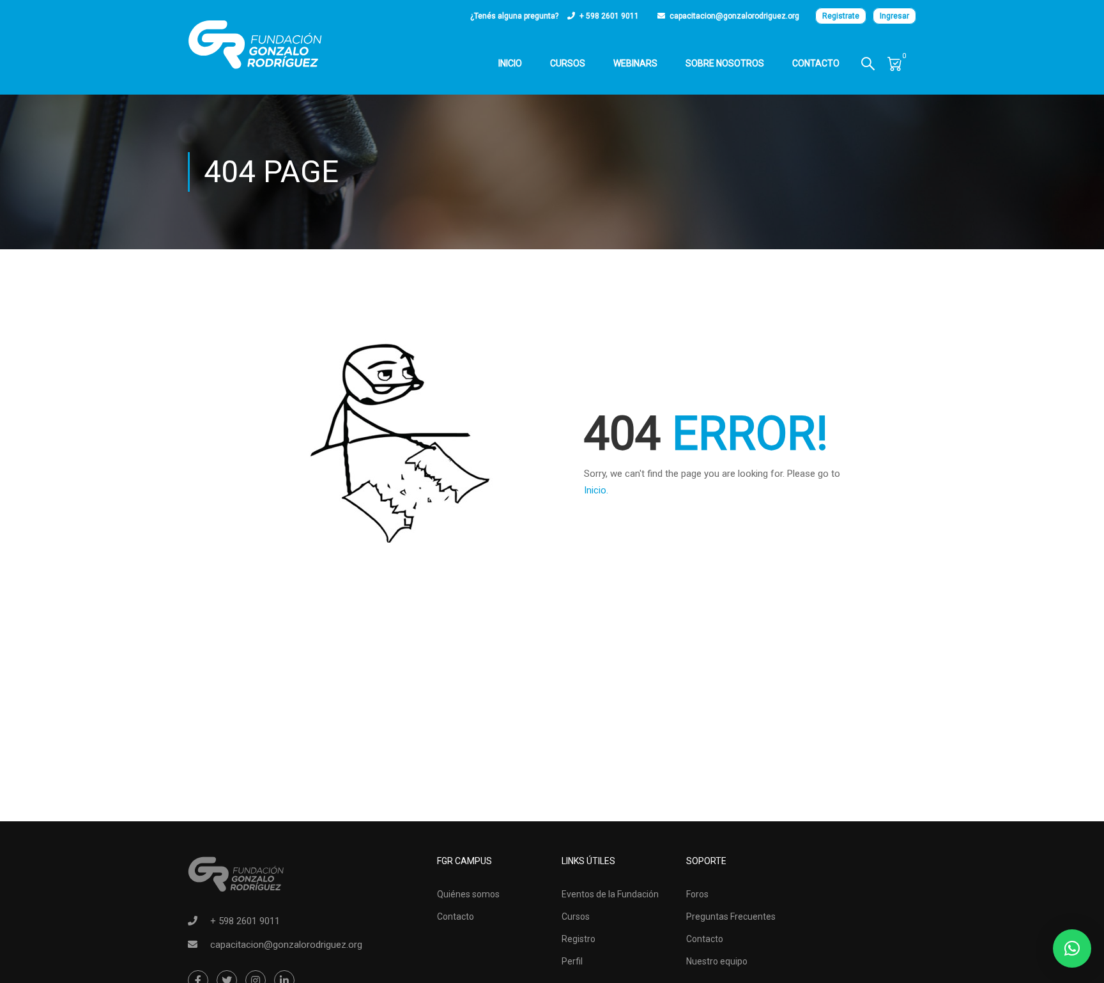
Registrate (840, 16)
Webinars (635, 63)
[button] (1072, 948)
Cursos (567, 63)
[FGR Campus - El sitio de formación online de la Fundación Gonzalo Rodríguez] (255, 45)
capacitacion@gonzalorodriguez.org (734, 16)
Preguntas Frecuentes (731, 916)
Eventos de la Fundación (610, 894)
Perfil (572, 961)
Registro (578, 939)
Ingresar (894, 16)
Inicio (510, 63)
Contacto (815, 63)
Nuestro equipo (716, 961)
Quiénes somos (468, 894)
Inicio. (596, 490)
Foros (697, 894)
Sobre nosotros (725, 63)
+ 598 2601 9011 (609, 16)
